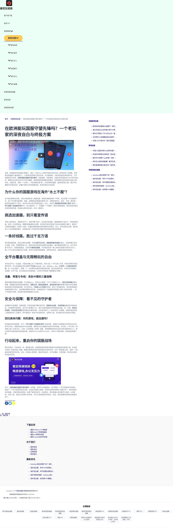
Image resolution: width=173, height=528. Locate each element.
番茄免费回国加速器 (86, 512)
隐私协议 (33, 449)
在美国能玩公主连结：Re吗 (126, 518)
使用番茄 (7, 31)
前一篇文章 (5, 414)
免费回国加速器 (9, 92)
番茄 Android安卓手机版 (38, 437)
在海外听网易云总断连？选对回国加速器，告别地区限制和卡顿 (105, 154)
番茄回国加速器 (47, 511)
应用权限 (33, 452)
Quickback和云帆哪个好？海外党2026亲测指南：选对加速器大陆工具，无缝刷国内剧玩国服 (105, 175)
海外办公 (14, 76)
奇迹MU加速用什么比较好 (86, 518)
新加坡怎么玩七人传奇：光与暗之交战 (113, 519)
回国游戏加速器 (113, 511)
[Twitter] (10, 403)
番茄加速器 (6, 8)
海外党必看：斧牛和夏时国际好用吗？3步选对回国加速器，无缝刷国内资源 (105, 182)
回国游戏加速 (9, 107)
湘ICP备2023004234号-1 (11, 498)
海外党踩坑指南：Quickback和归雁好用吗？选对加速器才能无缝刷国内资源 (105, 186)
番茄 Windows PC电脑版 (38, 430)
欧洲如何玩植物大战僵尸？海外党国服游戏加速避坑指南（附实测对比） (105, 126)
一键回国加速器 (73, 511)
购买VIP (7, 23)
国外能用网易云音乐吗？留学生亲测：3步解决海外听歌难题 (105, 165)
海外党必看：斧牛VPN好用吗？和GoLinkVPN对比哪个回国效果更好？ (105, 179)
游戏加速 (14, 45)
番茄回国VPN (100, 511)
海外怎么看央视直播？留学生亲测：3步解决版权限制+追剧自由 (105, 161)
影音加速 (7, 100)
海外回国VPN (47, 517)
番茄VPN (139, 511)
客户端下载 (8, 15)
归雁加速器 (73, 517)
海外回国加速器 (7, 511)
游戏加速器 (165, 511)
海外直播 (14, 84)
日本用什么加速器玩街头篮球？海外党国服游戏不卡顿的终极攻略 (105, 137)
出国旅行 (14, 68)
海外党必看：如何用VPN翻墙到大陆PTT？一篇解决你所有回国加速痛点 (105, 189)
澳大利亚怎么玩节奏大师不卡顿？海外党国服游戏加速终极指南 (105, 130)
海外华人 (14, 61)
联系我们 (33, 454)
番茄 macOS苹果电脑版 (38, 432)
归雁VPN (60, 517)
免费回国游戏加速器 (60, 512)
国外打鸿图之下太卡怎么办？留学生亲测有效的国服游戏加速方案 (105, 133)
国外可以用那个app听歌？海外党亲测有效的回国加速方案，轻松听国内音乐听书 (105, 158)
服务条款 (33, 447)
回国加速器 (33, 511)
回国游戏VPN (126, 511)
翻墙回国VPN (152, 511)
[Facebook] (6, 403)
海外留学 (14, 53)
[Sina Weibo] (13, 403)
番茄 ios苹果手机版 (37, 434)
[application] (11, 31)
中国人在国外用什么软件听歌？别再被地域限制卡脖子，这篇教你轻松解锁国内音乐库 (105, 151)
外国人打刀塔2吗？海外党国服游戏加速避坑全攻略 (105, 141)
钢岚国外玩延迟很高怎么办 (100, 518)
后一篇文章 (5, 415)
